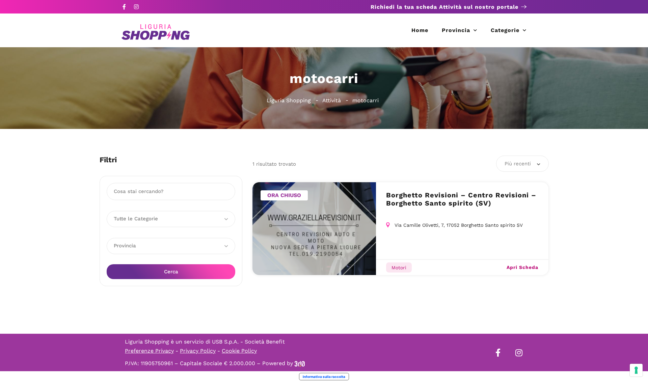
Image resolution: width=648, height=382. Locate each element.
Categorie (505, 30)
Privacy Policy (198, 351)
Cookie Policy (239, 351)
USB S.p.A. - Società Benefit (248, 341)
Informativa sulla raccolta (324, 377)
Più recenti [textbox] (518, 164)
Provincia (456, 30)
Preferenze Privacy (149, 351)
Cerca (171, 272)
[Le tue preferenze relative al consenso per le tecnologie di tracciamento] (636, 370)
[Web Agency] (300, 363)
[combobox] (522, 164)
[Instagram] (136, 6)
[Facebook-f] (124, 6)
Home (419, 30)
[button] (171, 219)
